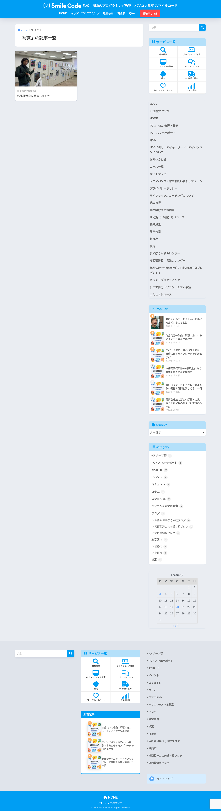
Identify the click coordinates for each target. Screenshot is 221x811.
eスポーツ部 (161, 455)
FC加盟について (160, 111)
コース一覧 (157, 166)
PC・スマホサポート (163, 132)
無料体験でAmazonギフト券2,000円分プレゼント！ (176, 270)
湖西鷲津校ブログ (167, 533)
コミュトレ (160, 484)
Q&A (153, 140)
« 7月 (175, 625)
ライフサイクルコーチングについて (172, 195)
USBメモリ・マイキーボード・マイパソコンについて (176, 150)
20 (177, 607)
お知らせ (159, 470)
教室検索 (155, 231)
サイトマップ (158, 174)
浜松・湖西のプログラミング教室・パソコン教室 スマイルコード (130, 5)
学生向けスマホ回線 (162, 210)
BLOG (154, 103)
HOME (154, 118)
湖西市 (160, 552)
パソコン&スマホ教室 (166, 506)
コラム (157, 491)
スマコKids (160, 498)
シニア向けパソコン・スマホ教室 (170, 287)
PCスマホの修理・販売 (164, 125)
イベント (158, 477)
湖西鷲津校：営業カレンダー (168, 260)
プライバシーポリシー (163, 188)
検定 (152, 246)
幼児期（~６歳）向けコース (167, 217)
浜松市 (160, 546)
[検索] (70, 653)
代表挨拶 (155, 202)
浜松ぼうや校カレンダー (165, 253)
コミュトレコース (161, 294)
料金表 (154, 239)
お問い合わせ (158, 159)
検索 (202, 27)
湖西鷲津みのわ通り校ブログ (173, 526)
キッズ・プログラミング (165, 280)
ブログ (157, 513)
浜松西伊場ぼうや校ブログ (172, 520)
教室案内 (158, 539)
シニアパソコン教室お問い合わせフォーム (176, 181)
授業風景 (155, 224)
